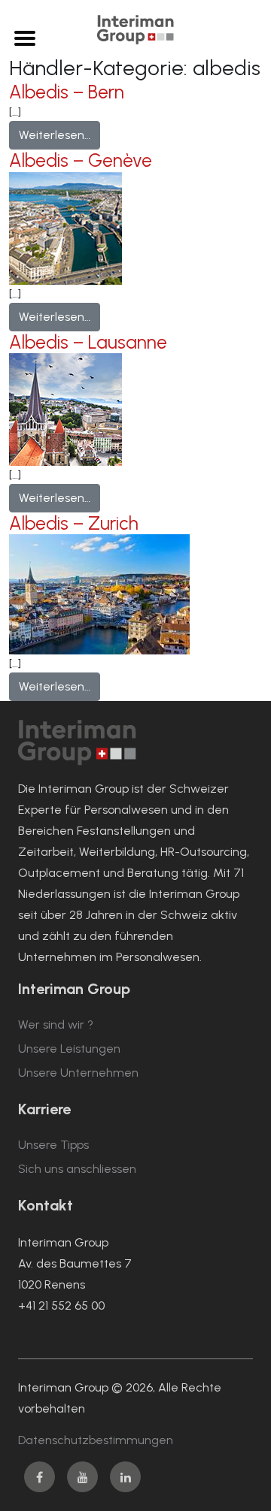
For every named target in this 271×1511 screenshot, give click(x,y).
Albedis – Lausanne (88, 342)
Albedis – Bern (66, 92)
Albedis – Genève (80, 160)
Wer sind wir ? (55, 1024)
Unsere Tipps (53, 1145)
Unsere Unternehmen (78, 1072)
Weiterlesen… (59, 134)
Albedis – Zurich (74, 523)
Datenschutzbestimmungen (95, 1440)
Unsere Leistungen (69, 1048)
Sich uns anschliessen (77, 1169)
